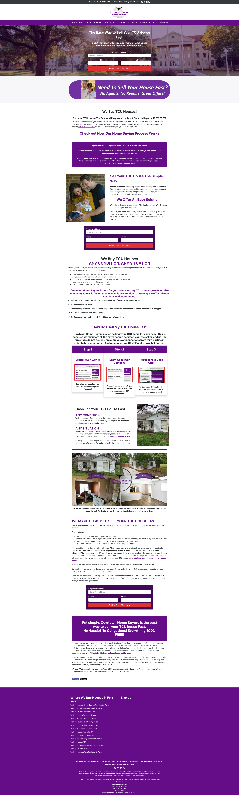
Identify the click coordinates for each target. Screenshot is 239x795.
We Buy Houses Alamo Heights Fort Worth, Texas (89, 705)
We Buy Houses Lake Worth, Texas (84, 722)
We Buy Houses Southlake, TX (82, 735)
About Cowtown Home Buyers (100, 22)
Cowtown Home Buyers (119, 784)
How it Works (77, 22)
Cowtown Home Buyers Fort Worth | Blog (119, 764)
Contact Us (124, 22)
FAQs (134, 22)
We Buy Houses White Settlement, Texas (86, 752)
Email (136, 60)
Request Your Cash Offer (151, 361)
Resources (148, 761)
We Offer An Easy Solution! (139, 200)
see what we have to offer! (120, 436)
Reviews (164, 22)
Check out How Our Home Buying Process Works (119, 133)
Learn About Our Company (119, 361)
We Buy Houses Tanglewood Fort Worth (86, 739)
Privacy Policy (158, 761)
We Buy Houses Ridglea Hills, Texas (84, 725)
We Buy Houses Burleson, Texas (83, 715)
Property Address (119, 52)
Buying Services (147, 22)
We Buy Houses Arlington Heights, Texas (86, 708)
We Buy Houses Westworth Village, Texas (86, 745)
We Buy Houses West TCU (80, 749)
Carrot (135, 792)
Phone (102, 60)
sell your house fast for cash (119, 653)
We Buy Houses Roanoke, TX (81, 732)
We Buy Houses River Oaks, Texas (83, 729)
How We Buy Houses (108, 761)
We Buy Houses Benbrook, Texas (83, 712)
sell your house (86, 127)
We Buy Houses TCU (78, 742)
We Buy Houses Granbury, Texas (83, 718)
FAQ (141, 761)
